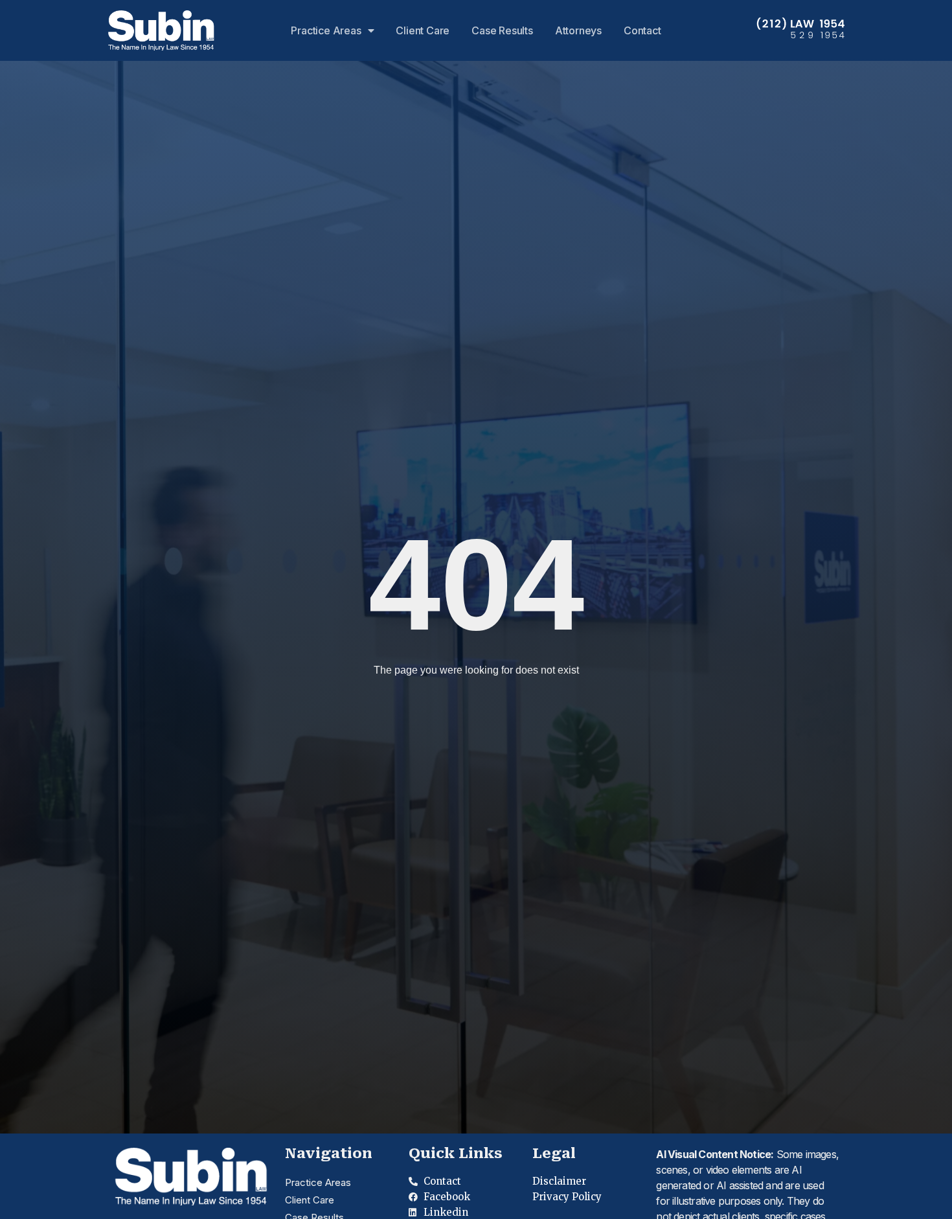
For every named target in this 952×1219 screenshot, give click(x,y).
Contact (642, 30)
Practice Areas (326, 30)
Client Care (422, 30)
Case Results (502, 30)
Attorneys (578, 30)
